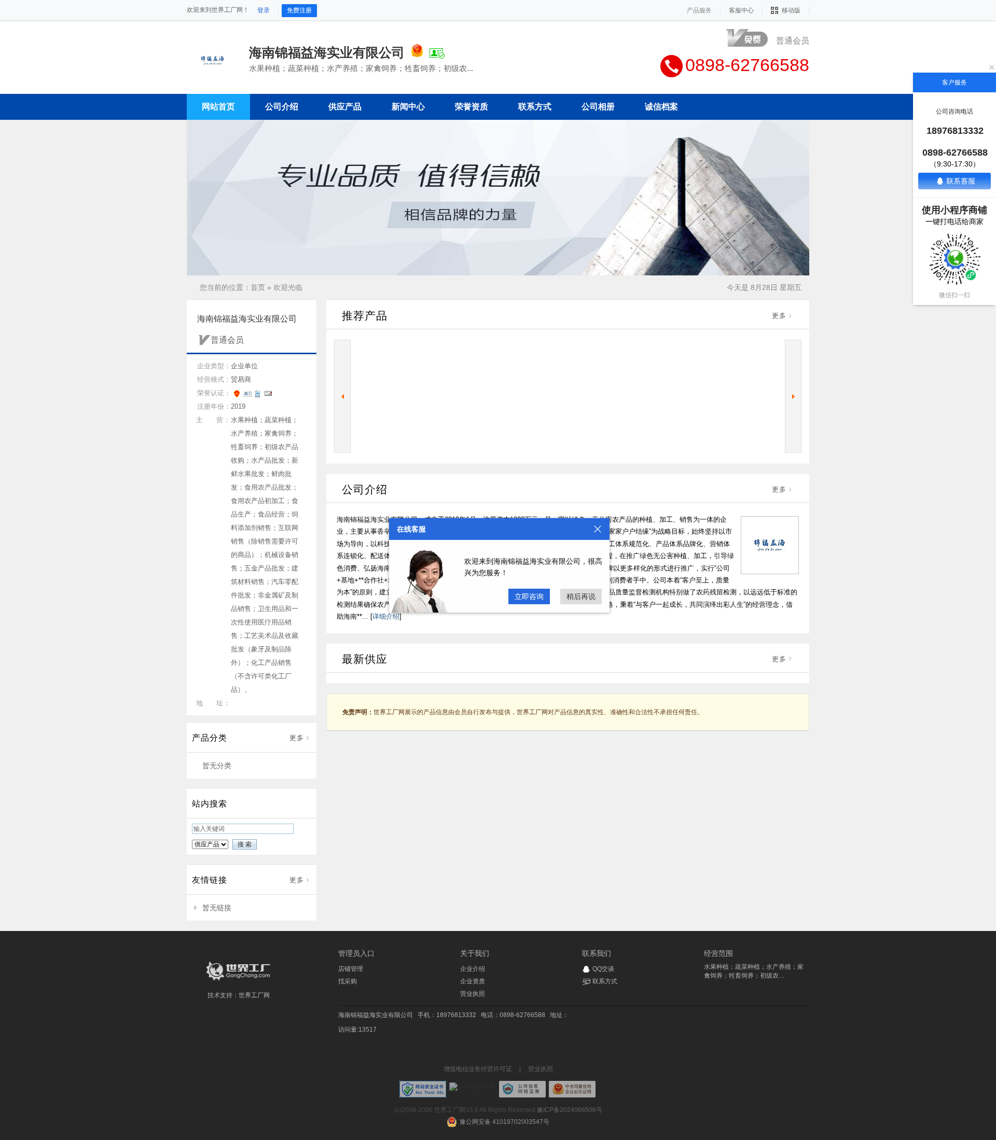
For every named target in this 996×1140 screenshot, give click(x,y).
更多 (296, 738)
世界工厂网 (254, 995)
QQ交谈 (603, 968)
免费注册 (299, 10)
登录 (263, 10)
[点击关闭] (597, 529)
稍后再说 (581, 596)
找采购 (347, 981)
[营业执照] (417, 52)
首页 (258, 287)
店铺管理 (350, 968)
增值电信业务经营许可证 (478, 1069)
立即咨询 (529, 596)
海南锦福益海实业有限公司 (375, 1015)
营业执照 (472, 993)
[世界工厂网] (238, 980)
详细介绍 (385, 616)
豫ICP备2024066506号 (569, 1110)
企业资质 (472, 981)
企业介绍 (472, 968)
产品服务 (699, 10)
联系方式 (604, 981)
